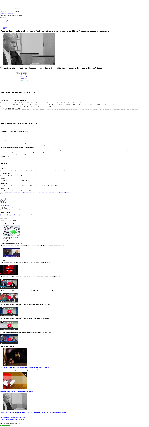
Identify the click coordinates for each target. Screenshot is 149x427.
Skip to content (3, 0)
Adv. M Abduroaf (8, 22)
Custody (23, 417)
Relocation (19, 417)
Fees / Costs (5, 27)
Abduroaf (13, 419)
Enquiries (4, 24)
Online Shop (5, 26)
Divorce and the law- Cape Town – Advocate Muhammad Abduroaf (16, 391)
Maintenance (21, 419)
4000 (1, 417)
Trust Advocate (14, 417)
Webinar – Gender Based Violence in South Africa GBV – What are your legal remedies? (16, 215)
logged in (7, 220)
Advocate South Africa (5, 205)
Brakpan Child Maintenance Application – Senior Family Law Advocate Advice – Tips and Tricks (23, 370)
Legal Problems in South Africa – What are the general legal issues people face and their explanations (24, 367)
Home (4, 19)
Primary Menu (3, 17)
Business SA (8, 419)
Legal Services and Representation (6, 13)
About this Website (8, 23)
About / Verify (5, 20)
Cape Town (4, 193)
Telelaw (4, 417)
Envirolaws (8, 417)
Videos (4, 28)
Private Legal (2, 419)
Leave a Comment (34, 192)
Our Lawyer (19, 423)
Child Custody (66, 192)
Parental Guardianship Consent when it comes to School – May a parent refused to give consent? (18, 214)
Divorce (16, 419)
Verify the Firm (8, 21)
